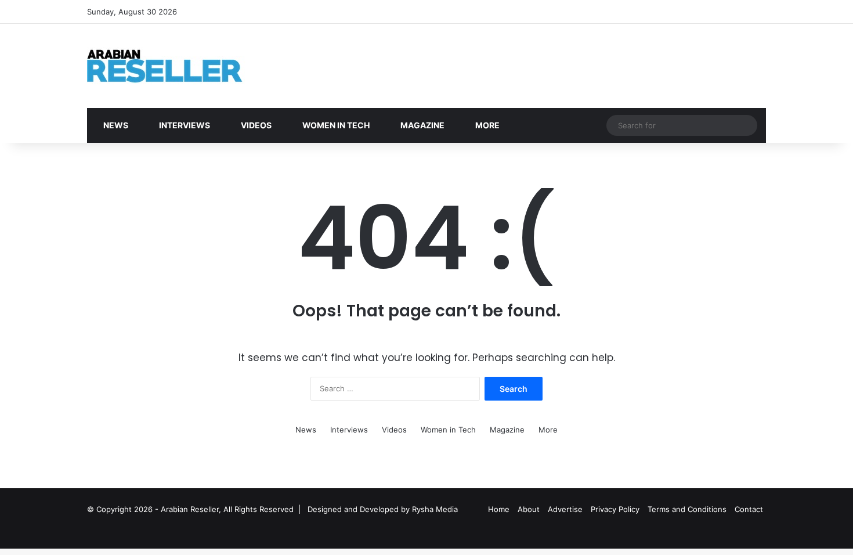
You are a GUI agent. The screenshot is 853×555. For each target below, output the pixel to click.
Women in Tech (335, 125)
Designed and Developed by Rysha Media (383, 509)
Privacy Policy (615, 509)
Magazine (421, 125)
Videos (255, 125)
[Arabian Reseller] (174, 66)
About (529, 509)
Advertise (565, 509)
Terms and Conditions (687, 509)
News (115, 125)
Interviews (183, 125)
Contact (749, 509)
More (487, 125)
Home (498, 509)
